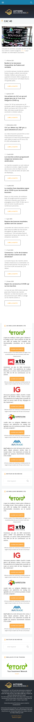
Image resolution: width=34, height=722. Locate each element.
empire (17, 674)
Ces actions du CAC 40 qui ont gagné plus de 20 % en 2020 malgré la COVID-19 (16, 98)
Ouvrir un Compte (17, 349)
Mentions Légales (16, 717)
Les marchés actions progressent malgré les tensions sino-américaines (17, 159)
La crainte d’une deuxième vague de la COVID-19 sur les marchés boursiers (17, 190)
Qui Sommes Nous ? (17, 716)
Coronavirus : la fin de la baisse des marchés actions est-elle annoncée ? (16, 255)
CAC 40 (23, 51)
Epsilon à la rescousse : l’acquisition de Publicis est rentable (14, 65)
